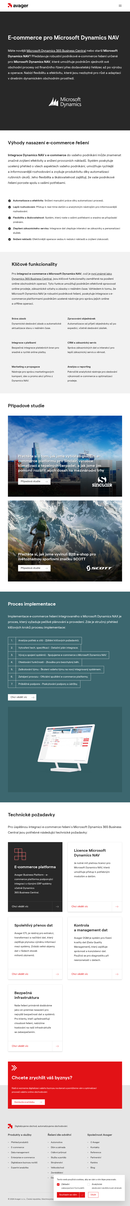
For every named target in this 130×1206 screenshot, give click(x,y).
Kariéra (94, 1163)
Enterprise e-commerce (23, 1158)
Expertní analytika (19, 1168)
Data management (20, 1153)
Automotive (56, 1142)
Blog (93, 1168)
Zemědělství (57, 1173)
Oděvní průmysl (58, 1153)
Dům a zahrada (58, 1148)
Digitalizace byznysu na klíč (24, 1163)
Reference (96, 1153)
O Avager (95, 1142)
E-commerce (17, 1148)
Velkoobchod (57, 1168)
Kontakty (95, 1148)
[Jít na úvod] (10, 1126)
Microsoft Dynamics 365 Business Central (56, 51)
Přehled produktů (19, 1142)
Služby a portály (58, 1158)
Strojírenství (57, 1163)
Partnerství (96, 1158)
